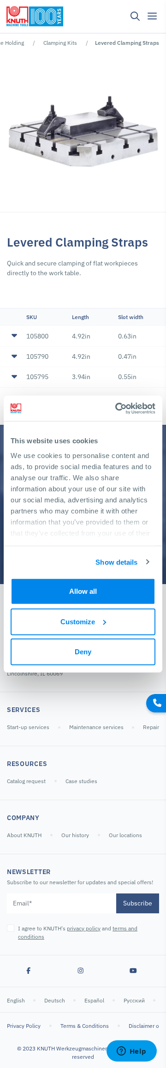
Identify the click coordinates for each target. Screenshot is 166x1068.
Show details (116, 562)
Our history (75, 835)
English (16, 1000)
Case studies (81, 781)
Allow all (83, 591)
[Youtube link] (133, 971)
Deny (83, 652)
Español (95, 1000)
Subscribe (137, 903)
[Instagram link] (80, 971)
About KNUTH (24, 835)
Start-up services (28, 727)
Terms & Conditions (84, 1025)
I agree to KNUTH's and (77, 932)
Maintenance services (97, 727)
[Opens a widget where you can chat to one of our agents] (131, 1051)
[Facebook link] (28, 971)
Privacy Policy (24, 1025)
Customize (77, 621)
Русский (135, 1000)
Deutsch (55, 1000)
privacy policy (84, 928)
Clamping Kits (60, 42)
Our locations (125, 835)
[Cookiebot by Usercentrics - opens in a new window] (117, 408)
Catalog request (26, 781)
